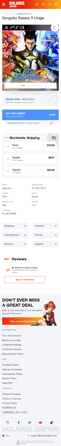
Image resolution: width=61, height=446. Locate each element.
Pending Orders (10, 365)
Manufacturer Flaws (12, 354)
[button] (7, 14)
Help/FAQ (7, 383)
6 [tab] (41, 85)
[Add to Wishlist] (55, 28)
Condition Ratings (12, 344)
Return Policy (9, 378)
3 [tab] (32, 85)
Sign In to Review (25, 279)
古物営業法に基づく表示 (15, 412)
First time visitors (11, 335)
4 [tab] (35, 85)
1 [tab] (23, 85)
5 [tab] (38, 85)
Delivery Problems (12, 369)
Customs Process (12, 349)
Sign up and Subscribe (22, 321)
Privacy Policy (9, 403)
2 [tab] (29, 85)
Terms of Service (11, 398)
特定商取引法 (9, 407)
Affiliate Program (11, 394)
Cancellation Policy (12, 374)
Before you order (11, 340)
